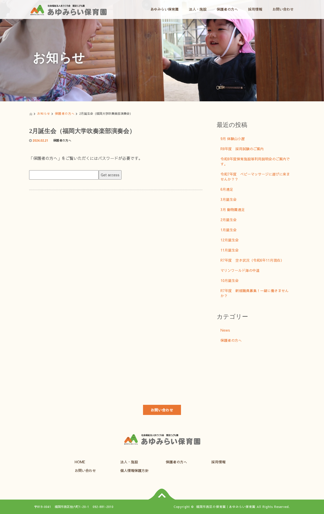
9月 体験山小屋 (232, 138)
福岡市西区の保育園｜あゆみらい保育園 (225, 507)
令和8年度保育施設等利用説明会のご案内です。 (255, 161)
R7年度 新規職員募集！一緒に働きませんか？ (254, 293)
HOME (80, 461)
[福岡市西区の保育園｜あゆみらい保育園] (68, 8)
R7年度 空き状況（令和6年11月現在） (252, 260)
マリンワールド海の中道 (239, 270)
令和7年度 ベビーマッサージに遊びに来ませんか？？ (255, 177)
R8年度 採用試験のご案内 (242, 148)
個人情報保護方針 (134, 470)
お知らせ (43, 113)
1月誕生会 (228, 229)
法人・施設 (198, 9)
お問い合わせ (283, 9)
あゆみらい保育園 (164, 9)
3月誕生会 (228, 199)
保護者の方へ (227, 9)
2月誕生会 (228, 219)
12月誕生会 (229, 239)
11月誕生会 (229, 250)
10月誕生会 (229, 280)
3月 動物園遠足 (232, 209)
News (225, 330)
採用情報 (255, 9)
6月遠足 (226, 189)
